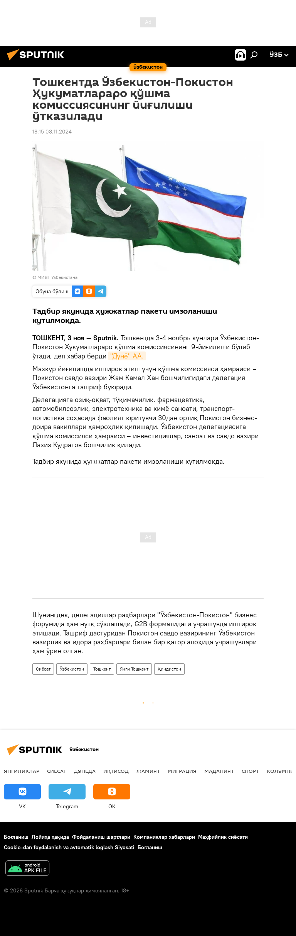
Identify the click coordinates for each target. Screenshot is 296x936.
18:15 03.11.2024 (52, 131)
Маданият (219, 770)
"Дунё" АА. (127, 355)
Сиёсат (43, 669)
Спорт (250, 770)
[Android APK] (27, 869)
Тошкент (102, 669)
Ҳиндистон (169, 669)
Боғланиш (16, 836)
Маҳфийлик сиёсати (223, 836)
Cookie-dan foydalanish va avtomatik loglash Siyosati (69, 847)
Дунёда (85, 770)
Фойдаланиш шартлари (101, 836)
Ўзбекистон (72, 669)
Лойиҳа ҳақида (50, 836)
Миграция (182, 770)
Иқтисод (116, 770)
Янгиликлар (21, 770)
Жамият (148, 770)
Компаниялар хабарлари (164, 836)
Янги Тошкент (134, 669)
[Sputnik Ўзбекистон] (38, 61)
